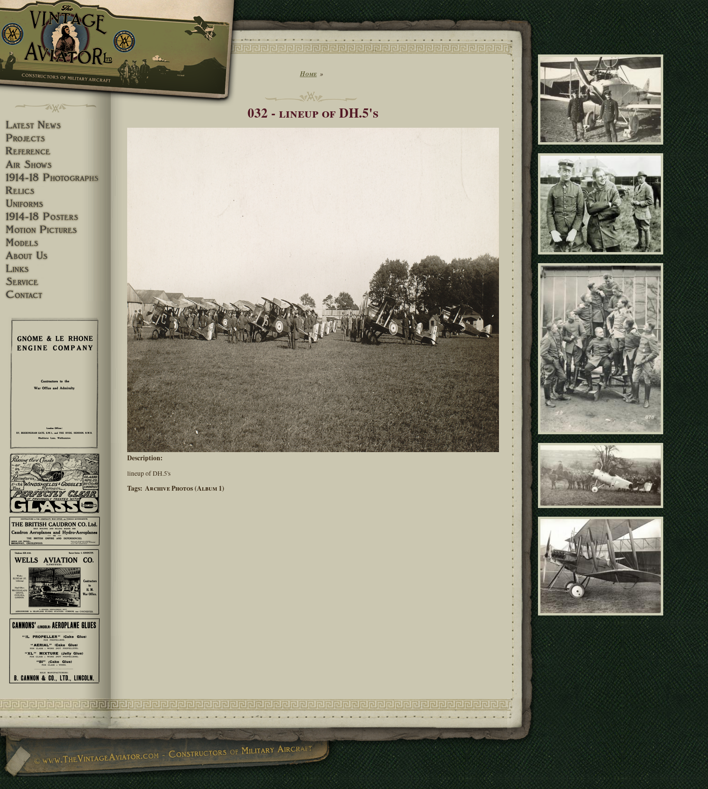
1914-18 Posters (55, 216)
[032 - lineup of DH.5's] (313, 450)
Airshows (55, 164)
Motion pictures (55, 229)
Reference (55, 151)
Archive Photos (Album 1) (184, 488)
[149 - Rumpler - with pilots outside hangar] (602, 149)
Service (55, 281)
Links (55, 268)
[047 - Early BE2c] (602, 620)
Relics (55, 190)
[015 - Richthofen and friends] (602, 438)
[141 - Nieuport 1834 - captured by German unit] (602, 512)
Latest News (55, 125)
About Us (55, 255)
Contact (55, 294)
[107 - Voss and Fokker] (602, 259)
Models (55, 242)
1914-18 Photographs (55, 177)
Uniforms (55, 203)
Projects (55, 138)
